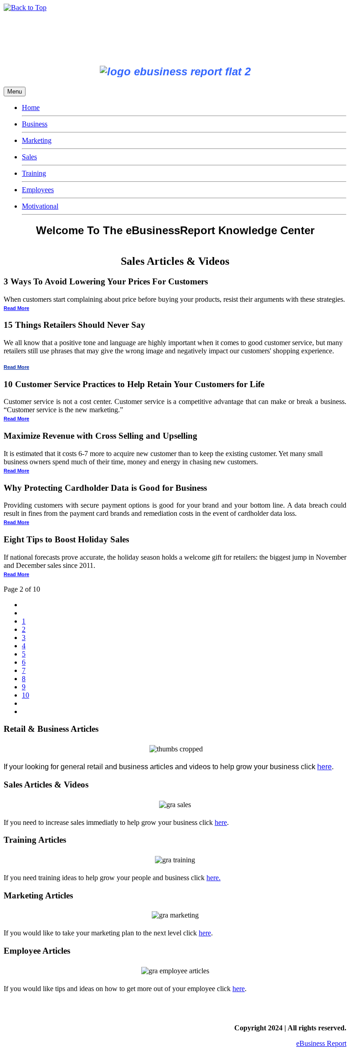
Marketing (36, 140)
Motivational (40, 206)
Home (31, 107)
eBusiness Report (321, 1043)
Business (34, 124)
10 (25, 695)
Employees (38, 190)
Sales (29, 157)
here (324, 767)
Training (34, 173)
